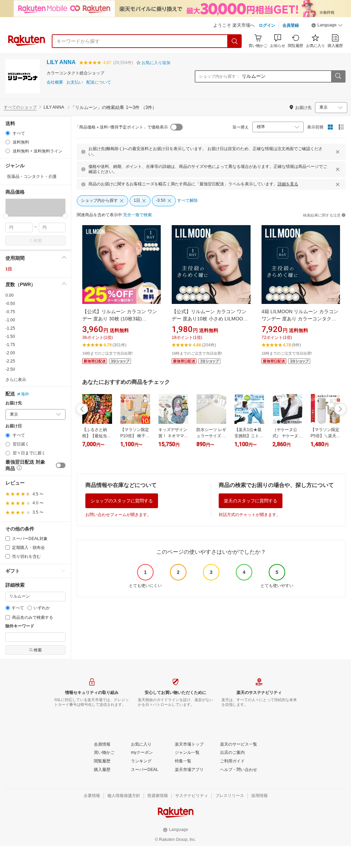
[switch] (60, 465)
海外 (25, 394)
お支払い (74, 82)
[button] (327, 26)
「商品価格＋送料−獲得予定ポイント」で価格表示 (121, 127)
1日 (8, 269)
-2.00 (10, 353)
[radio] (7, 133)
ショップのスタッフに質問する (121, 500)
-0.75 (10, 311)
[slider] (5, 216)
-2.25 (10, 361)
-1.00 (10, 320)
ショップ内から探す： (219, 76)
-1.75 (10, 344)
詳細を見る (288, 184)
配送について (98, 82)
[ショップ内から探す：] (338, 76)
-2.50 (10, 369)
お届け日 (13, 426)
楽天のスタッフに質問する (250, 500)
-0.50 (10, 303)
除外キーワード (19, 626)
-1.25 (10, 328)
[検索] (235, 41)
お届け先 (13, 403)
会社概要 (55, 82)
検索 (38, 240)
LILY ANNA (61, 62)
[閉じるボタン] (337, 152)
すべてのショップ (20, 107)
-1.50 (10, 336)
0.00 (9, 295)
